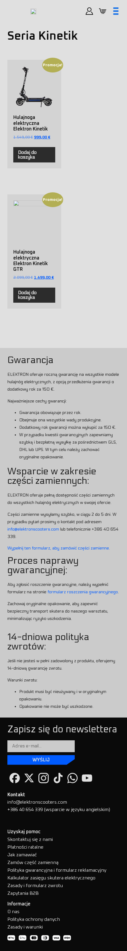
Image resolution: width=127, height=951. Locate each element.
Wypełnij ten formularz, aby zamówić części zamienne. (58, 548)
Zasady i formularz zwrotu (35, 885)
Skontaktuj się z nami (30, 839)
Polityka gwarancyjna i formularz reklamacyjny (56, 870)
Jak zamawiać (22, 854)
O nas (13, 911)
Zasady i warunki (25, 927)
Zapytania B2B (23, 893)
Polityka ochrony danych (33, 919)
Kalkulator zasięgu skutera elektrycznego (51, 878)
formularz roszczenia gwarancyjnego (83, 591)
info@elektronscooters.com (33, 529)
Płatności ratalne (25, 847)
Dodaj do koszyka (27, 154)
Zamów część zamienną (32, 862)
